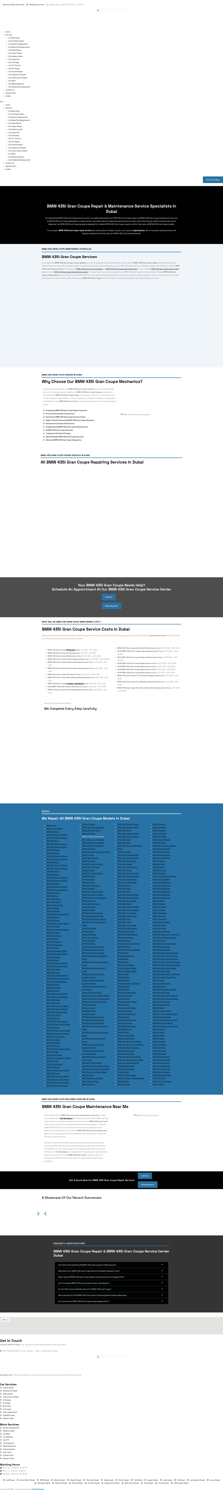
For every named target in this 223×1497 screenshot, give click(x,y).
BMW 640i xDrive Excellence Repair (95, 995)
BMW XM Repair (159, 1029)
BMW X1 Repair (123, 1032)
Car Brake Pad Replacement (19, 47)
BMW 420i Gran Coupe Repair (57, 1070)
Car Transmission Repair (17, 77)
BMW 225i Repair (53, 917)
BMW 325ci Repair (53, 988)
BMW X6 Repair (159, 980)
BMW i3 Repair (123, 953)
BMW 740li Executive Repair (128, 876)
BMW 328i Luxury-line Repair (57, 1006)
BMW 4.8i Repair (159, 916)
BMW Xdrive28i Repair (125, 1066)
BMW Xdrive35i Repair (161, 858)
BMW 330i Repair (53, 1018)
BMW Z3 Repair (159, 1035)
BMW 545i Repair (88, 907)
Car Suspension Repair (17, 74)
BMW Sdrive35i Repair (161, 1072)
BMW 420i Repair (53, 1067)
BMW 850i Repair (124, 947)
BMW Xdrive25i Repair (125, 1054)
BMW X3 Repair (123, 1081)
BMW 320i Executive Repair (57, 975)
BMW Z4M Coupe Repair (162, 1081)
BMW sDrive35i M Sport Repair (164, 937)
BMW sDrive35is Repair (162, 1075)
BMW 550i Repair (88, 910)
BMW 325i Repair (53, 991)
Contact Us (10, 90)
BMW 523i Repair (88, 870)
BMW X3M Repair (159, 843)
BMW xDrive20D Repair (162, 882)
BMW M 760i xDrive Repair (127, 934)
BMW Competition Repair (127, 1002)
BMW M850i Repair (124, 1029)
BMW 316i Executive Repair (56, 954)
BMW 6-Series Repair (90, 937)
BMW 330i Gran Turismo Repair (58, 1024)
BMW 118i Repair (52, 841)
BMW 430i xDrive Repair (91, 830)
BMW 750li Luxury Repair (126, 913)
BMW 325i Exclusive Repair (56, 994)
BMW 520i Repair (88, 861)
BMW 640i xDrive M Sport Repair (94, 1002)
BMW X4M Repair (159, 873)
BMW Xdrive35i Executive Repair (165, 959)
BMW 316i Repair (52, 948)
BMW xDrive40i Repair (161, 1002)
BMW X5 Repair (159, 901)
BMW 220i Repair (53, 911)
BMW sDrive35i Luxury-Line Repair (166, 934)
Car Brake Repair (14, 50)
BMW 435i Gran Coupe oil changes (89, 269)
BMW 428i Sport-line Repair (57, 1085)
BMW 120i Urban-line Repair (57, 859)
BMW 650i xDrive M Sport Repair (94, 1072)
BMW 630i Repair (88, 940)
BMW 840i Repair (124, 940)
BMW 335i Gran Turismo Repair (58, 1030)
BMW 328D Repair (53, 1000)
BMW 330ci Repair (53, 1015)
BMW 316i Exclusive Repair (56, 951)
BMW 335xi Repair (53, 1043)
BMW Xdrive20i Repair (125, 1051)
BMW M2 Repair (52, 939)
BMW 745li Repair (124, 888)
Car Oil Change (13, 62)
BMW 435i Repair (88, 833)
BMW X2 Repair (123, 1072)
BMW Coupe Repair (124, 995)
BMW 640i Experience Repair (93, 950)
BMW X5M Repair (159, 940)
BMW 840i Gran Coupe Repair (128, 943)
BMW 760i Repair (124, 919)
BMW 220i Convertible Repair (57, 914)
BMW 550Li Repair (89, 928)
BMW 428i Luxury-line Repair (57, 1079)
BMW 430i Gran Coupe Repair (93, 827)
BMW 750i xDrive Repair (126, 901)
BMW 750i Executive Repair (128, 898)
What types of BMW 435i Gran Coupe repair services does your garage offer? (91, 1277)
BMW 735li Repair (124, 843)
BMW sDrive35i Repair (161, 931)
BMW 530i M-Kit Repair (91, 885)
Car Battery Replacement (18, 44)
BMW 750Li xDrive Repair (127, 916)
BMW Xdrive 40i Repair (161, 947)
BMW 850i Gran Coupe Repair (128, 950)
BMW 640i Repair (88, 943)
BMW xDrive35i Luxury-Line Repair (166, 962)
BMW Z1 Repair (158, 1032)
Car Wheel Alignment (16, 84)
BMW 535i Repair (88, 888)
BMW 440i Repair (88, 849)
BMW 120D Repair (53, 850)
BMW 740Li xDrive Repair (127, 882)
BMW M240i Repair (53, 936)
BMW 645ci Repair (89, 1005)
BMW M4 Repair (88, 855)
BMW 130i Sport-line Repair (56, 877)
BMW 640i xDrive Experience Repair (96, 999)
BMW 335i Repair (53, 1027)
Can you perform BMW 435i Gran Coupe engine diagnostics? (83, 1301)
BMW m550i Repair (89, 934)
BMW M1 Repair (52, 896)
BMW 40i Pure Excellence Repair (165, 1014)
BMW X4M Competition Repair (164, 876)
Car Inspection (14, 59)
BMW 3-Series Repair (54, 945)
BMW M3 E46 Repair (54, 1055)
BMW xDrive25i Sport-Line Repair (130, 1060)
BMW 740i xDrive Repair (126, 861)
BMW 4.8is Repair (159, 919)
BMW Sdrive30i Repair (161, 1069)
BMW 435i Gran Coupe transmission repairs (71, 272)
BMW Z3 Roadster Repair (127, 971)
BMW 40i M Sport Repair (162, 1011)
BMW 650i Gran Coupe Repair (93, 1023)
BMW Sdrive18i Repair (125, 1035)
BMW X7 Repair (159, 1008)
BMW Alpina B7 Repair (125, 931)
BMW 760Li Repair (124, 922)
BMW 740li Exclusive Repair (128, 873)
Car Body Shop (14, 38)
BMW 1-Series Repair (54, 828)
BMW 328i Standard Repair (56, 1012)
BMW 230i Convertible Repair (57, 929)
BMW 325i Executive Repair (57, 997)
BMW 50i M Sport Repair (162, 1017)
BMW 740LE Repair (124, 864)
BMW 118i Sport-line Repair (56, 844)
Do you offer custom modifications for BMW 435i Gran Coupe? (84, 1289)
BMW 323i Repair (53, 984)
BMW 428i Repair (53, 1073)
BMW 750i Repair (124, 891)
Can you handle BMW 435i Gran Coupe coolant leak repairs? (84, 1283)
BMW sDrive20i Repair (126, 1038)
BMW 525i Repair (88, 876)
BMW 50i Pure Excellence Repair (165, 1020)
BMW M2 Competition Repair (128, 983)
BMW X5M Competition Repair (164, 943)
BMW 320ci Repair (53, 969)
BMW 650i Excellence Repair (93, 1017)
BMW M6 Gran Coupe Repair (92, 1078)
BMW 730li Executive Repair (128, 836)
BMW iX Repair (123, 962)
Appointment (11, 93)
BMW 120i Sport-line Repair (56, 856)
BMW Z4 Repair (159, 1038)
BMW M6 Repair (88, 1075)
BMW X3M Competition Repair (164, 846)
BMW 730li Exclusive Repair (128, 833)
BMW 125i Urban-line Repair (56, 868)
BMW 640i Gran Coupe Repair (93, 953)
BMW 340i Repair (53, 1046)
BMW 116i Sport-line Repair (56, 835)
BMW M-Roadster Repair (126, 968)
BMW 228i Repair (53, 920)
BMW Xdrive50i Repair (161, 971)
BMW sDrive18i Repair (161, 1057)
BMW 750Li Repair (124, 904)
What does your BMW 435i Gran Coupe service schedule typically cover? (89, 1271)
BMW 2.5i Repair (159, 824)
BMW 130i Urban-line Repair (57, 880)
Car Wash (12, 80)
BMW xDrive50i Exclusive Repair (165, 1026)
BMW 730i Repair (88, 1084)
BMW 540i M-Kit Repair (91, 904)
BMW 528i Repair (88, 879)
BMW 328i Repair (53, 1003)
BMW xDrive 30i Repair (161, 879)
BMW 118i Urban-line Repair (56, 847)
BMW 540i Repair (88, 901)
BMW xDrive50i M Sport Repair (164, 977)
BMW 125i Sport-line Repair (56, 865)
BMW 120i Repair (52, 853)
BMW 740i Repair (124, 852)
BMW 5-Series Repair (90, 858)
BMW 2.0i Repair (123, 1084)
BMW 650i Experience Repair (93, 1020)
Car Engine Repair (15, 53)
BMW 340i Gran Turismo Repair (58, 1049)
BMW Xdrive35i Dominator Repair (166, 953)
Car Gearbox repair (15, 56)
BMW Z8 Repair (159, 1084)
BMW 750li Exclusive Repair (128, 907)
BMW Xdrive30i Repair (161, 855)
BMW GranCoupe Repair (126, 1014)
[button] (111, 101)
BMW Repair (51, 825)
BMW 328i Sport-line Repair (57, 1009)
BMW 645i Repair (88, 1008)
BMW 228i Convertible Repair (57, 923)
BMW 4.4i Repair (159, 910)
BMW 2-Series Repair (54, 905)
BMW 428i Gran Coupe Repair (57, 1076)
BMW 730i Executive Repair (128, 827)
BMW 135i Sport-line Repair (56, 887)
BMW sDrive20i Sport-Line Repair (130, 1044)
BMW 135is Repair (53, 893)
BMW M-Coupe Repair (125, 965)
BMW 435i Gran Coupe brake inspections (121, 269)
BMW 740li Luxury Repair (127, 879)
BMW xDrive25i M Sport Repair (129, 1057)
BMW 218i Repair (52, 908)
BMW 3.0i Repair (159, 830)
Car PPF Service (14, 65)
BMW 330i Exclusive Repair (57, 1021)
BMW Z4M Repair (159, 1078)
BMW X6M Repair (159, 986)
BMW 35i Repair (159, 867)
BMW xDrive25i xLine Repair (128, 1063)
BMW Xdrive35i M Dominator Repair (166, 965)
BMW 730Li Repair (124, 830)
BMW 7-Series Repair (90, 1081)
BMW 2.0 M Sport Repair (126, 1075)
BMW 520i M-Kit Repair (91, 867)
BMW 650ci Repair (89, 1011)
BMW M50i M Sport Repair (163, 1023)
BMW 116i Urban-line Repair (56, 838)
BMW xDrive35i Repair (125, 1069)
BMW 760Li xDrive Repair (127, 928)
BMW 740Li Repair (124, 870)
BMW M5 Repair (88, 931)
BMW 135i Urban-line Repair (56, 890)
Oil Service (70, 650)
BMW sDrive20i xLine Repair (128, 1047)
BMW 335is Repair (53, 1040)
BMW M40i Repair (159, 836)
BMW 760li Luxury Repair (126, 925)
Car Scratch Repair (15, 71)
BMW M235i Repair (53, 942)
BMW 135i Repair (52, 884)
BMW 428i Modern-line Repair (57, 1082)
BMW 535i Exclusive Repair (92, 891)
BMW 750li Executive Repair (128, 910)
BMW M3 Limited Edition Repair (58, 1058)
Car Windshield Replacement (19, 87)
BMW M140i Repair (53, 902)
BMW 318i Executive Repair (56, 966)
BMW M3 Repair (52, 1052)
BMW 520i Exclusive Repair (92, 864)
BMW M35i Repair (159, 925)
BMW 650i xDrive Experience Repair (96, 1069)
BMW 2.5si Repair (159, 827)
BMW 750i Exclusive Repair (127, 895)
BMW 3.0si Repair (159, 833)
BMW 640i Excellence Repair (93, 947)
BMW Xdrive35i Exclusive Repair (165, 956)
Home (8, 32)
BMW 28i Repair (159, 864)
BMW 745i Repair (124, 885)
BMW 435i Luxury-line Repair (93, 840)
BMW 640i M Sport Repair (92, 992)
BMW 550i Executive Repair (92, 916)
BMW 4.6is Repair (159, 913)
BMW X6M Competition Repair (164, 989)
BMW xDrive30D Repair (162, 891)
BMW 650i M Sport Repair (92, 1063)
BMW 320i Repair (53, 972)
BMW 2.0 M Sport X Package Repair (130, 1078)
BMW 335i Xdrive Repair (55, 1036)
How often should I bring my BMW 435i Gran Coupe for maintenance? (87, 1265)
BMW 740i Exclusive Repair (128, 855)
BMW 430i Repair (88, 824)
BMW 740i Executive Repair (128, 858)
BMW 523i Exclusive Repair (92, 873)
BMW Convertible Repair (126, 992)
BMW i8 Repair (123, 959)
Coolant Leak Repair (75, 683)
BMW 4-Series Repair (54, 1064)
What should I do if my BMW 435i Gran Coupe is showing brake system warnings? (92, 1295)
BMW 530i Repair (88, 882)
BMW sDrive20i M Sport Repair (129, 1041)
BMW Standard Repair (125, 956)
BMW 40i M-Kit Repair (161, 922)
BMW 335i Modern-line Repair (57, 1033)
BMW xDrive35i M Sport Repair (164, 968)
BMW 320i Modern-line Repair (57, 978)
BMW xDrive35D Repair (162, 895)
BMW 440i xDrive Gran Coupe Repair (96, 852)
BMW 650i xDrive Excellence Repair (95, 1066)
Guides (8, 96)
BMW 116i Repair (52, 832)
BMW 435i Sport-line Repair (92, 846)
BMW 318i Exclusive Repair (56, 963)
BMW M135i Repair (53, 899)
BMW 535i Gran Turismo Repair (94, 898)
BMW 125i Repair (52, 862)
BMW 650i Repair (88, 1014)
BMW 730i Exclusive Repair (127, 824)
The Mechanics (37, 1489)
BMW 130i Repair (52, 874)
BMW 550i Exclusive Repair (92, 913)
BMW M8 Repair (123, 1017)
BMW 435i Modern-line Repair (93, 843)
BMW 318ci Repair (53, 957)
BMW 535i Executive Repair (92, 895)
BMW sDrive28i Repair (161, 1066)
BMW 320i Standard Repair (56, 981)
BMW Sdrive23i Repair (161, 1063)
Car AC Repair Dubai (16, 41)
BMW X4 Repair (159, 861)
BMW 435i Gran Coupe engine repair (165, 269)
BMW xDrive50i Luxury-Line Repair (166, 974)
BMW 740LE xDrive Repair (127, 867)
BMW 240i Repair (53, 932)
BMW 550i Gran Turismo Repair (94, 919)
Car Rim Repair (14, 68)
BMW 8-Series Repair (125, 937)
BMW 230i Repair (53, 926)
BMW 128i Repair (52, 871)
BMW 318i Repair (52, 960)
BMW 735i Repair (123, 840)
